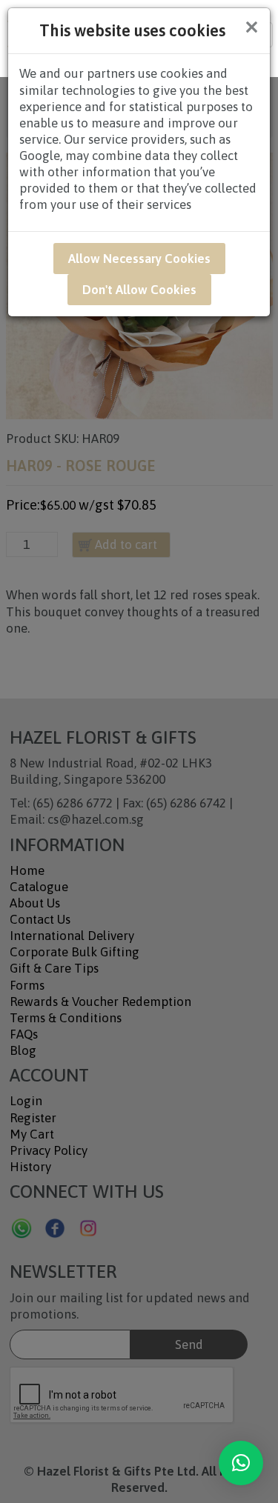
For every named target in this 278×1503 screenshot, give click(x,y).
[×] (241, 1463)
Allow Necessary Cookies (139, 258)
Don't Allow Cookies (139, 289)
